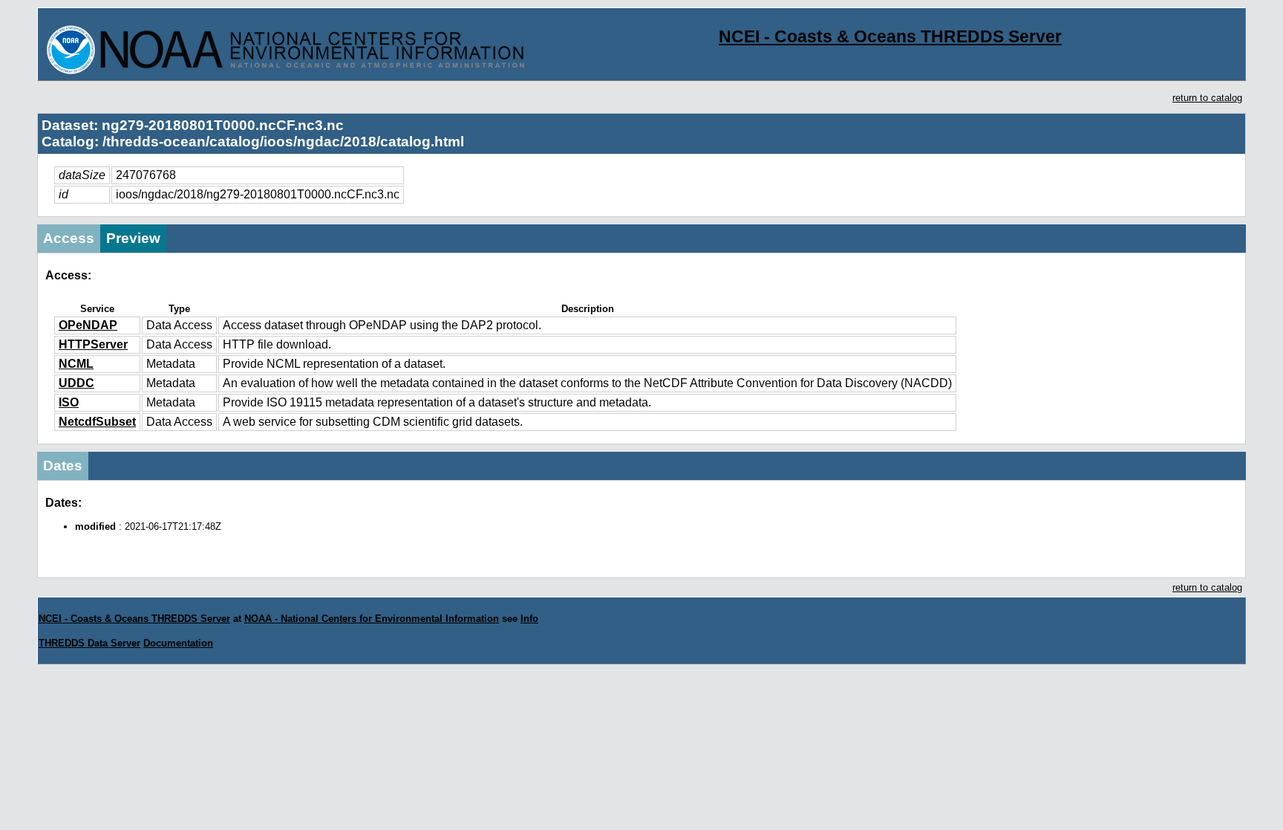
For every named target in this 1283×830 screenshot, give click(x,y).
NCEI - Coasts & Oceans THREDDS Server (890, 36)
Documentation (178, 643)
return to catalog (1207, 97)
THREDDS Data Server (89, 643)
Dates (62, 465)
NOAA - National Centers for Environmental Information (371, 618)
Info (529, 618)
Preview (133, 238)
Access (68, 238)
